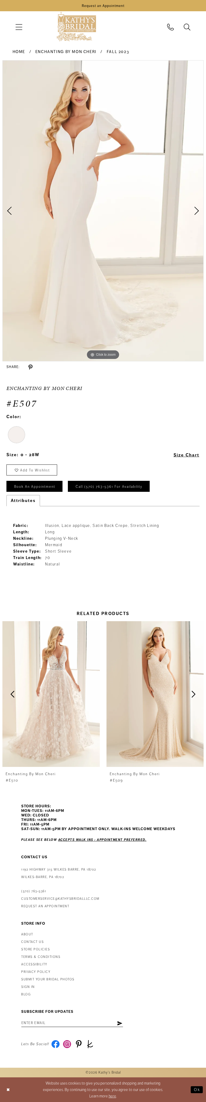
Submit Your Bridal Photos (48, 979)
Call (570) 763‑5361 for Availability (109, 487)
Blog (26, 994)
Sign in (28, 987)
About (27, 934)
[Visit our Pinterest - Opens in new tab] (78, 1044)
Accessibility (34, 964)
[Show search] (187, 27)
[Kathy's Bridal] (76, 27)
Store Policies (35, 949)
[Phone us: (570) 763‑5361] (170, 27)
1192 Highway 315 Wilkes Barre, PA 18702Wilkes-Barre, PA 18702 (58, 873)
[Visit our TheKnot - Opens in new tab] (90, 1044)
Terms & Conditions (40, 957)
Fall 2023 (118, 51)
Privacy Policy (35, 972)
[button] (18, 27)
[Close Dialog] (8, 1089)
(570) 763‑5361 (33, 891)
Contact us (32, 942)
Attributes (23, 500)
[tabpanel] (103, 211)
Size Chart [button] (186, 455)
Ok (197, 1089)
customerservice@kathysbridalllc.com (60, 899)
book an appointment (34, 487)
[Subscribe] (119, 1023)
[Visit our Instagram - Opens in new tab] (67, 1044)
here (112, 1096)
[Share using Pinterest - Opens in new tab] (30, 367)
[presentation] (51, 694)
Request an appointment (45, 906)
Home (19, 51)
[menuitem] (18, 27)
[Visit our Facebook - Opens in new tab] (55, 1044)
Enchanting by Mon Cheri (66, 51)
